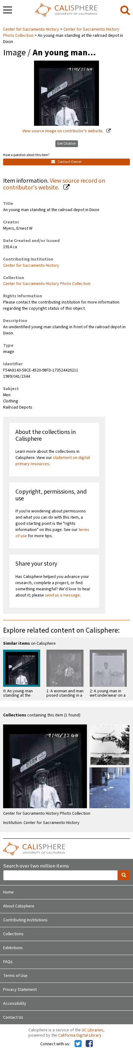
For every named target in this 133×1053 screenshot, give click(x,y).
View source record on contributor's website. (54, 184)
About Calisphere (18, 906)
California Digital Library (79, 1035)
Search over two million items (36, 866)
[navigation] (7, 10)
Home (8, 892)
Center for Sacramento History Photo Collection (46, 284)
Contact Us (13, 1017)
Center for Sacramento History (31, 29)
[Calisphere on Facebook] (89, 1044)
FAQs (8, 962)
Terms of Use (15, 976)
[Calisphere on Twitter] (78, 1044)
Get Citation (66, 143)
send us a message (62, 595)
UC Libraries (92, 1030)
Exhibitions (13, 948)
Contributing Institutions (25, 920)
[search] (125, 10)
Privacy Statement (20, 990)
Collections (13, 934)
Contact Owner (69, 161)
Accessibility (14, 1003)
